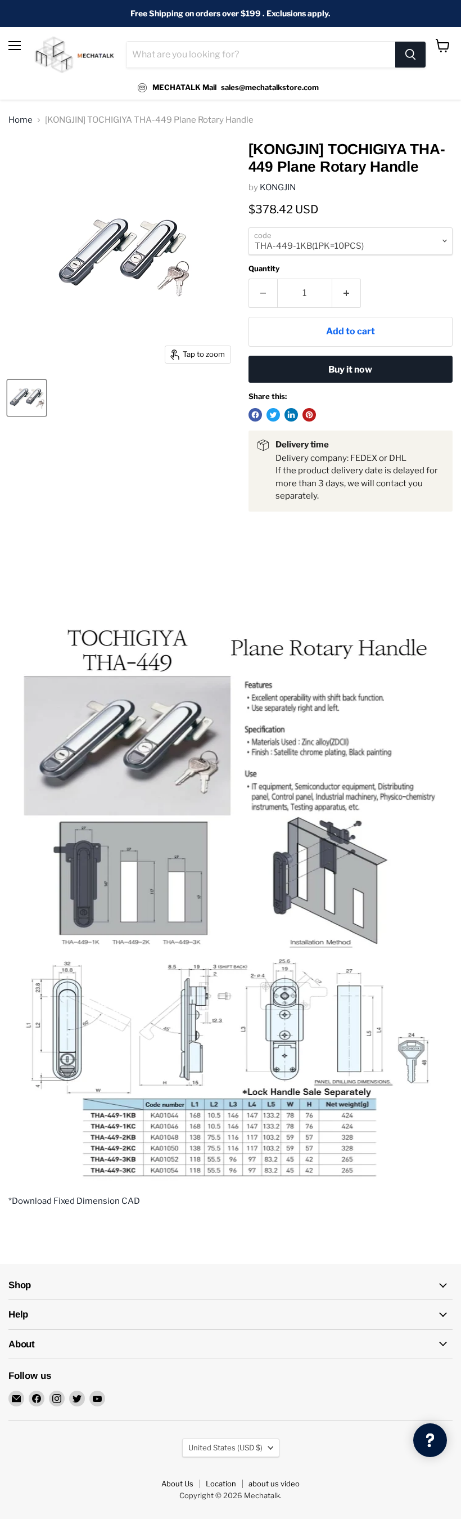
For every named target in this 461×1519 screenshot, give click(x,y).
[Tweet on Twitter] (273, 415)
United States (225, 1447)
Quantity (263, 269)
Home (20, 120)
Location (221, 1483)
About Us (177, 1483)
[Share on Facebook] (255, 415)
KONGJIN (278, 187)
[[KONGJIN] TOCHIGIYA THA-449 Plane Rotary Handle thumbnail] (26, 398)
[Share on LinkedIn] (291, 415)
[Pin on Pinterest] (309, 415)
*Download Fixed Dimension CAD (74, 1201)
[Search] (410, 55)
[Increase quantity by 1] (346, 293)
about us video (274, 1483)
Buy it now (350, 369)
